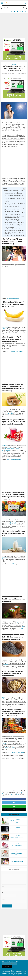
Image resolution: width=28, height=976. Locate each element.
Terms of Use (20, 970)
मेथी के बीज (4, 698)
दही (13, 748)
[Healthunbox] (6, 2)
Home (2, 970)
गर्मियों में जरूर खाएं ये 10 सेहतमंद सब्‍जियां (15, 752)
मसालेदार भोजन (5, 743)
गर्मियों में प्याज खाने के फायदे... (16, 845)
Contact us (15, 970)
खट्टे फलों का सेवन (13, 523)
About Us (6, 970)
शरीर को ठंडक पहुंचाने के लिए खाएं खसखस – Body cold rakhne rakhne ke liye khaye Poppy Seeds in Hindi (14, 226)
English (25, 3)
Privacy (10, 970)
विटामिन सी (4, 520)
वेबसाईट (3, 899)
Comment (4, 872)
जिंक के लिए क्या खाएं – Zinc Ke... (16, 837)
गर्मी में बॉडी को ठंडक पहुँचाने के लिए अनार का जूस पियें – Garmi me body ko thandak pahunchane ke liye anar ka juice (14, 210)
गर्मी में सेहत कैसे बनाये (11, 564)
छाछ (18, 622)
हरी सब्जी (6, 748)
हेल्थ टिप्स (14, 64)
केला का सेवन (5, 327)
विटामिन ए (13, 449)
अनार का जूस (5, 445)
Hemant (5, 73)
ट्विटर (17, 794)
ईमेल (3, 893)
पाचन (23, 627)
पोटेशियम (4, 329)
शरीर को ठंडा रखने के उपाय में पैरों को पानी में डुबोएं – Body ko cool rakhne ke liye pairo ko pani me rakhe (14, 200)
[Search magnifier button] (23, 7)
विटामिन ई (7, 450)
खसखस (6, 665)
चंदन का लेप (10, 413)
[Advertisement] (14, 26)
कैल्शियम (21, 628)
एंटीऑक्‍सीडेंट (7, 449)
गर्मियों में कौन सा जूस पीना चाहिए (14, 459)
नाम (3, 886)
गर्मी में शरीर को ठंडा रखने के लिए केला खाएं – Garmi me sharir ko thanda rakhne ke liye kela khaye (14, 195)
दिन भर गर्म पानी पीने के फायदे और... (16, 829)
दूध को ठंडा (4, 558)
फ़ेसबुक (12, 794)
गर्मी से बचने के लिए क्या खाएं (13, 298)
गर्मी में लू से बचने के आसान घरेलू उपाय (15, 351)
